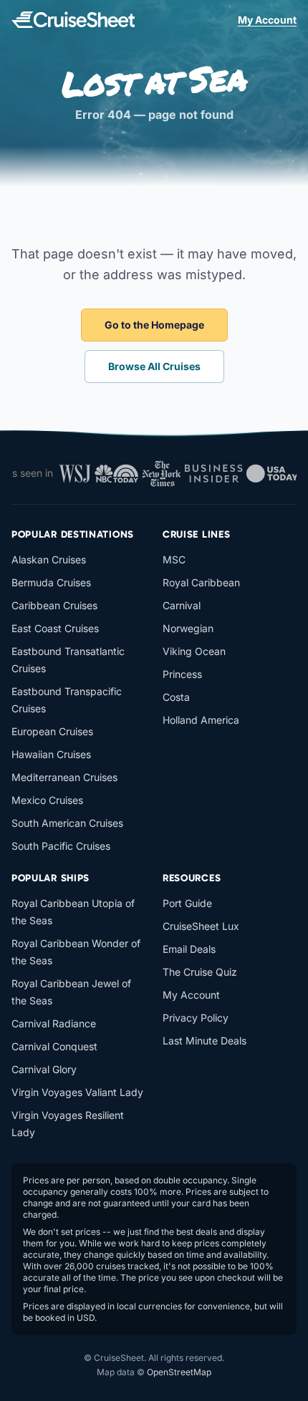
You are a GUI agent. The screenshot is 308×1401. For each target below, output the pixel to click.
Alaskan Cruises (48, 559)
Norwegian (188, 628)
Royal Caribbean (201, 582)
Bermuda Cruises (51, 582)
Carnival (182, 605)
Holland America (201, 720)
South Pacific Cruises (60, 846)
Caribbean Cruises (54, 605)
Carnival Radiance (53, 1023)
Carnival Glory (44, 1069)
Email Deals (189, 949)
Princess (182, 674)
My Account (267, 20)
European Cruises (52, 731)
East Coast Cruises (55, 628)
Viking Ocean (194, 651)
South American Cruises (67, 823)
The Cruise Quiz (200, 972)
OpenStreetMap (179, 1372)
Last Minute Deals (204, 1040)
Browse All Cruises (154, 366)
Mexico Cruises (47, 800)
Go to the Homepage (154, 325)
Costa (176, 697)
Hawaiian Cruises (51, 754)
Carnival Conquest (54, 1046)
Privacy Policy (195, 1018)
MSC (174, 559)
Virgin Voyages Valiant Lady (77, 1092)
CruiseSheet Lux (201, 926)
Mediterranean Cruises (64, 777)
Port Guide (187, 903)
